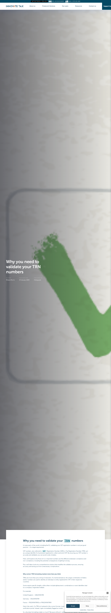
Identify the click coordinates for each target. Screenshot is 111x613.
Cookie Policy (83, 609)
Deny (87, 606)
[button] (107, 593)
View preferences (102, 606)
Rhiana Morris (10, 280)
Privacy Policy (90, 609)
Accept (73, 606)
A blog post (37, 280)
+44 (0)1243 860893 (59, 1)
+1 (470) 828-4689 (75, 1)
